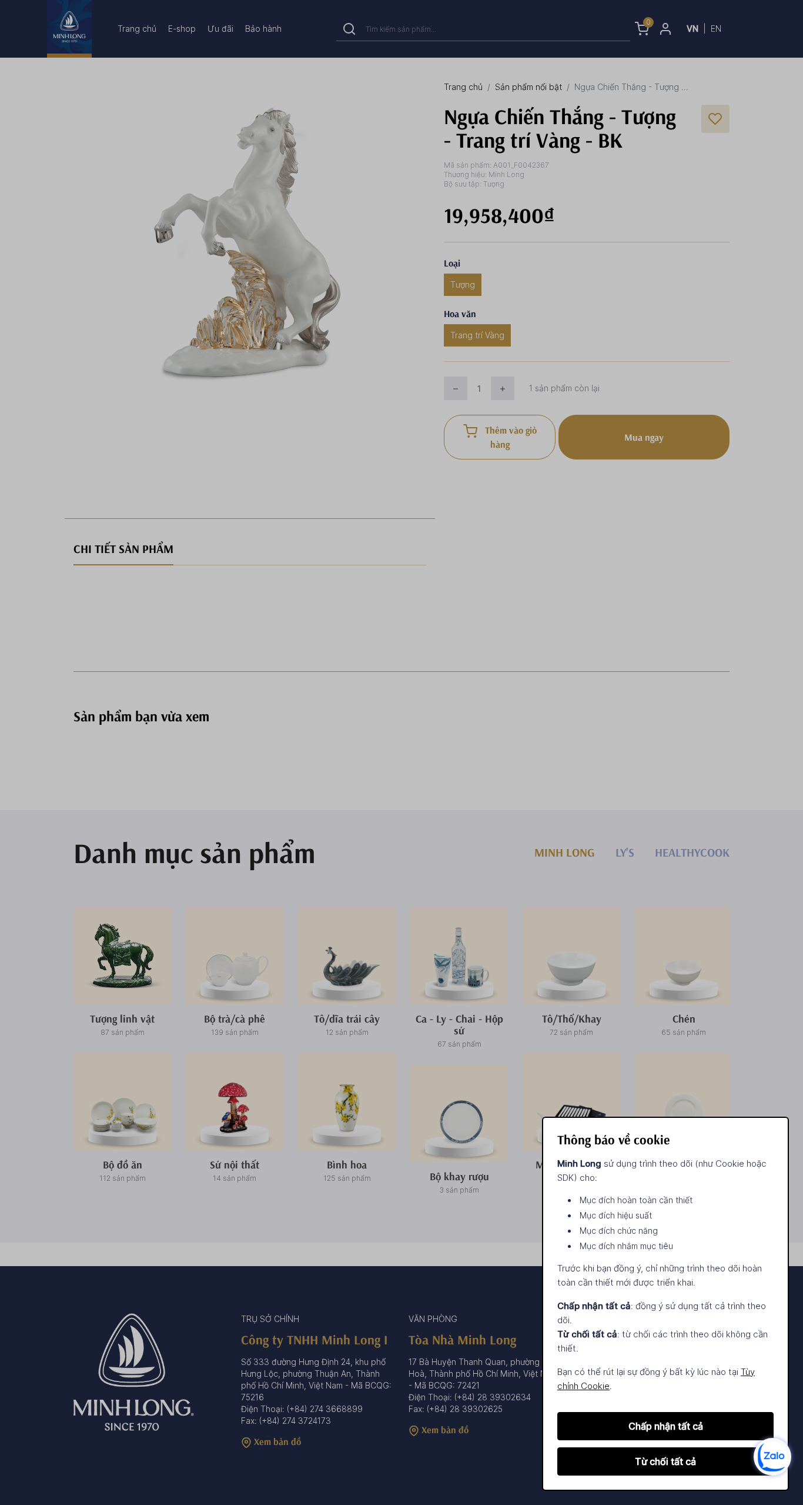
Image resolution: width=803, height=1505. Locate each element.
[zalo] (772, 1456)
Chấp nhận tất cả (665, 1426)
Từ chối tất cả (665, 1461)
